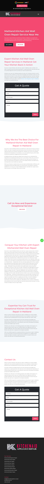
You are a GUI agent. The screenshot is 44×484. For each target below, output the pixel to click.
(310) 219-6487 (7, 482)
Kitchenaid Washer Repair (9, 472)
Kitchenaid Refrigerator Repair (10, 457)
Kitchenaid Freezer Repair (9, 459)
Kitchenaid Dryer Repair (9, 463)
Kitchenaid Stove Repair (9, 464)
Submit (35, 114)
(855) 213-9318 (23, 6)
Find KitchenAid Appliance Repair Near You (22, 8)
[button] (42, 240)
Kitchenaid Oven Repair (9, 461)
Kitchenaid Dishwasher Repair (10, 470)
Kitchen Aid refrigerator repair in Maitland (30, 78)
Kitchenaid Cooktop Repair (10, 468)
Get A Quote (9, 44)
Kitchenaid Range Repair (9, 466)
